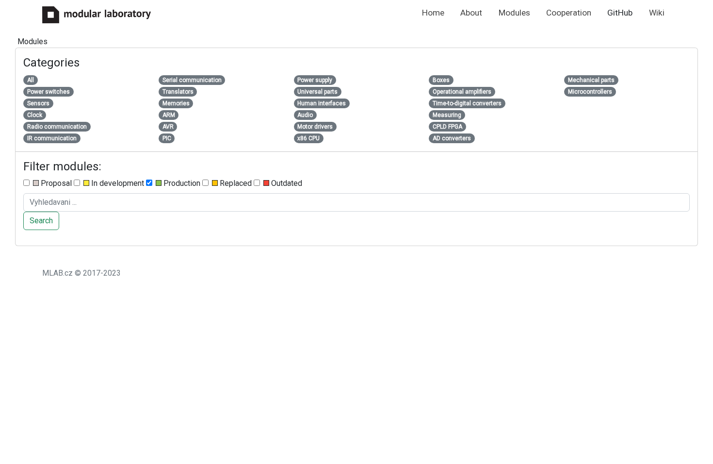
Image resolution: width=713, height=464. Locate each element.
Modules (514, 12)
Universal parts (317, 91)
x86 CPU (308, 138)
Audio (305, 115)
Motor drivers (315, 126)
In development (116, 183)
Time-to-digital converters (467, 103)
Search (41, 220)
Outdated (285, 183)
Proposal (55, 183)
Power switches (48, 91)
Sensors (38, 103)
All (30, 80)
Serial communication (192, 80)
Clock (34, 115)
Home (433, 12)
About (471, 12)
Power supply (314, 80)
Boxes (441, 80)
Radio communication (57, 126)
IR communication (52, 138)
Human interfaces (321, 103)
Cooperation (568, 12)
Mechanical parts (591, 80)
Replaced (235, 183)
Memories (176, 103)
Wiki (656, 12)
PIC (166, 138)
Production (181, 183)
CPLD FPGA (447, 126)
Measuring (447, 115)
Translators (178, 91)
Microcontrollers (590, 91)
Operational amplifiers (462, 91)
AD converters (452, 138)
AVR (168, 126)
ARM (168, 115)
